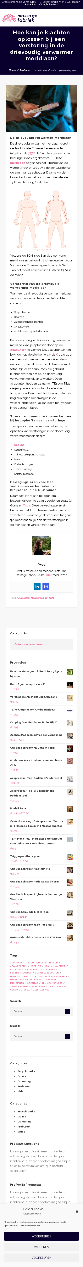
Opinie (22, 1076)
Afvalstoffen (18, 966)
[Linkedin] (37, 586)
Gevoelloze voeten (47, 973)
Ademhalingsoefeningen (43, 963)
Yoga (26, 505)
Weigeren (41, 1247)
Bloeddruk (17, 969)
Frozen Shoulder (21, 973)
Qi (57, 354)
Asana (48, 966)
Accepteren (41, 1236)
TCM (51, 597)
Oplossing (24, 1081)
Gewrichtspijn (19, 976)
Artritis (36, 966)
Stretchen (38, 986)
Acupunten (23, 597)
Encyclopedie (26, 1071)
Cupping (32, 969)
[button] (77, 1211)
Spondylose (54, 983)
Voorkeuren (42, 1257)
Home (12, 70)
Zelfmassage (41, 990)
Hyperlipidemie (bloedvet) (26, 980)
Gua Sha (19, 444)
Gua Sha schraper (56, 976)
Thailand (62, 986)
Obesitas (32, 983)
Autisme (60, 966)
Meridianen (37, 597)
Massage (51, 980)
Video (21, 1091)
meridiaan (17, 163)
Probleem (25, 70)
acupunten (18, 349)
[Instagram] (45, 586)
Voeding (15, 990)
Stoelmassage (19, 986)
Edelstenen (48, 969)
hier (49, 575)
